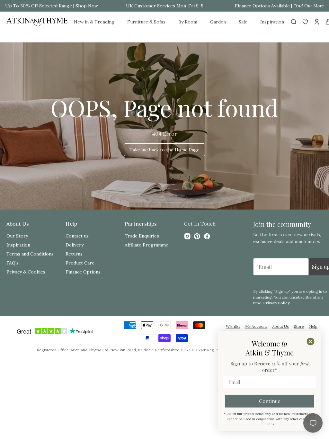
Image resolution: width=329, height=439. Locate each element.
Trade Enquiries (142, 236)
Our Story (17, 236)
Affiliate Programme (146, 245)
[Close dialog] (311, 341)
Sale (243, 22)
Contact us (77, 236)
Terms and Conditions (30, 254)
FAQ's (12, 263)
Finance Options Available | (279, 6)
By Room (187, 22)
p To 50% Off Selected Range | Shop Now (53, 6)
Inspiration (272, 22)
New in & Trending (94, 22)
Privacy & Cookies (25, 272)
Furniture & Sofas (146, 22)
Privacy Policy (276, 302)
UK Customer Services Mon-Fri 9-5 (164, 6)
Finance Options (83, 272)
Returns (74, 254)
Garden (218, 22)
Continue (269, 401)
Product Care (80, 263)
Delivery (75, 245)
